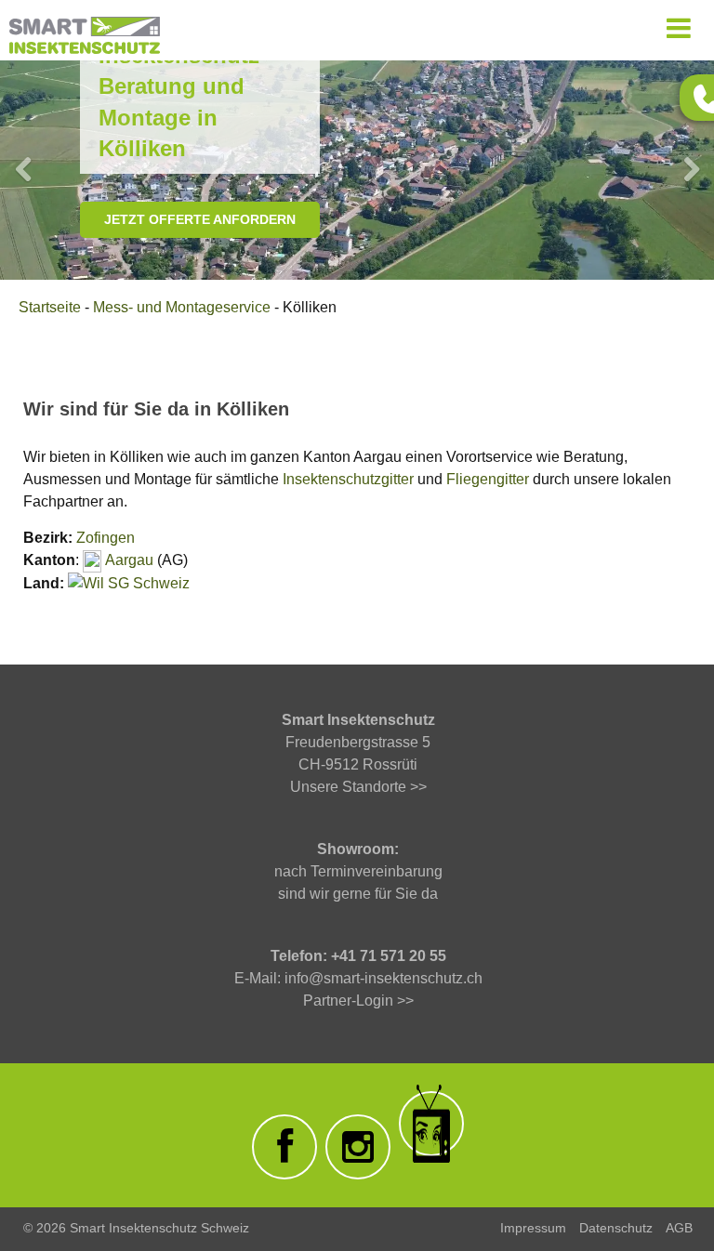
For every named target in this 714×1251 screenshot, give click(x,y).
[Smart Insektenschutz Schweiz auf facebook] (284, 1146)
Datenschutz (616, 1227)
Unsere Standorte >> (358, 787)
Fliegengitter (487, 479)
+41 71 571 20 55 (388, 956)
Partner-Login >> (358, 1000)
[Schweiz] (98, 583)
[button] (23, 170)
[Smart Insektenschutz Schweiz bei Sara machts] (431, 1123)
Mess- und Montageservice (182, 307)
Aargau (129, 560)
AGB (679, 1227)
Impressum (533, 1227)
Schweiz (161, 583)
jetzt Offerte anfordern (200, 219)
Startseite (50, 307)
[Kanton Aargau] (92, 560)
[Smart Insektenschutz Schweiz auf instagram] (357, 1146)
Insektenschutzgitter (348, 479)
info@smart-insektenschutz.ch (383, 978)
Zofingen (105, 538)
